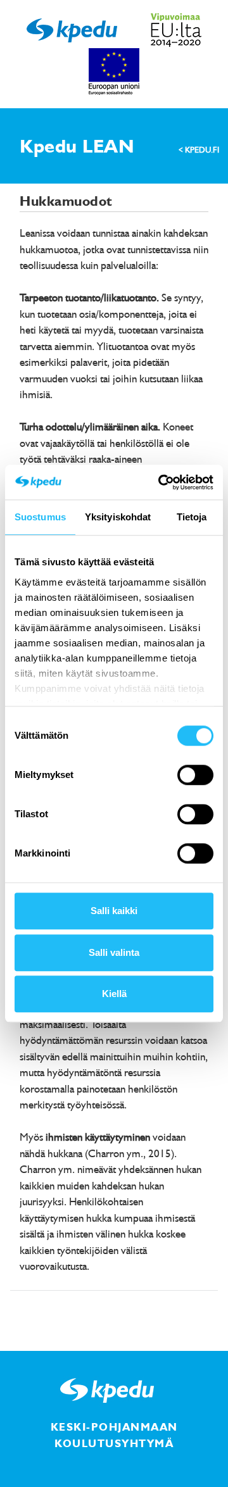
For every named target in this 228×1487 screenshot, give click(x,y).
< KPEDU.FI (199, 149)
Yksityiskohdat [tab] (118, 516)
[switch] (195, 775)
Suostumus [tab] (40, 516)
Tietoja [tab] (192, 516)
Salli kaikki (114, 910)
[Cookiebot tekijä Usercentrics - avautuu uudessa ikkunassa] (160, 482)
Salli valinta (114, 952)
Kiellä (114, 993)
